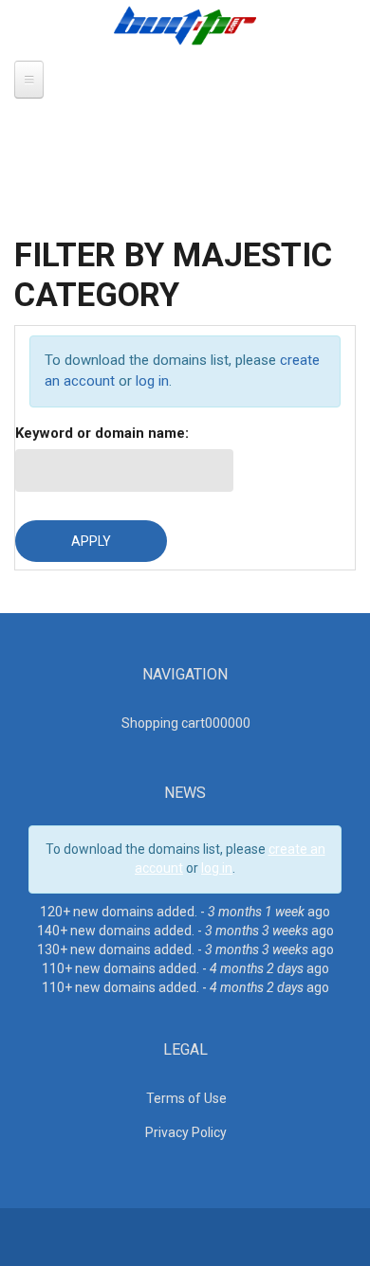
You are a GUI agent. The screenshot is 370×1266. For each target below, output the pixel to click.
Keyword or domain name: (102, 433)
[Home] (185, 24)
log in (152, 380)
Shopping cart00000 (185, 723)
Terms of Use (186, 1098)
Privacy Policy (186, 1132)
